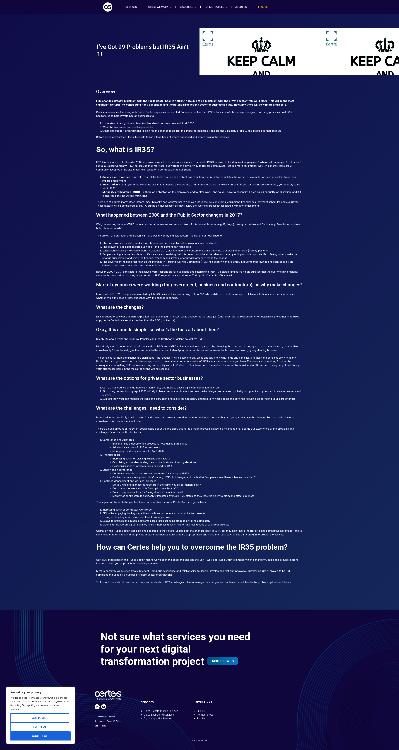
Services (131, 6)
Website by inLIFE (199, 740)
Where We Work (158, 6)
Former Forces (214, 6)
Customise (40, 717)
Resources (186, 6)
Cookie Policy (100, 726)
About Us (241, 6)
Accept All (40, 736)
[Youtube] (103, 706)
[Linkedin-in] (97, 706)
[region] (40, 715)
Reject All (40, 727)
